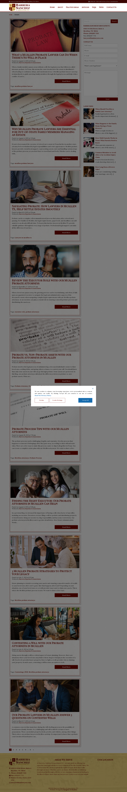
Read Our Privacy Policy (43, 395)
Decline (41, 400)
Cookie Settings (57, 400)
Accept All (85, 400)
